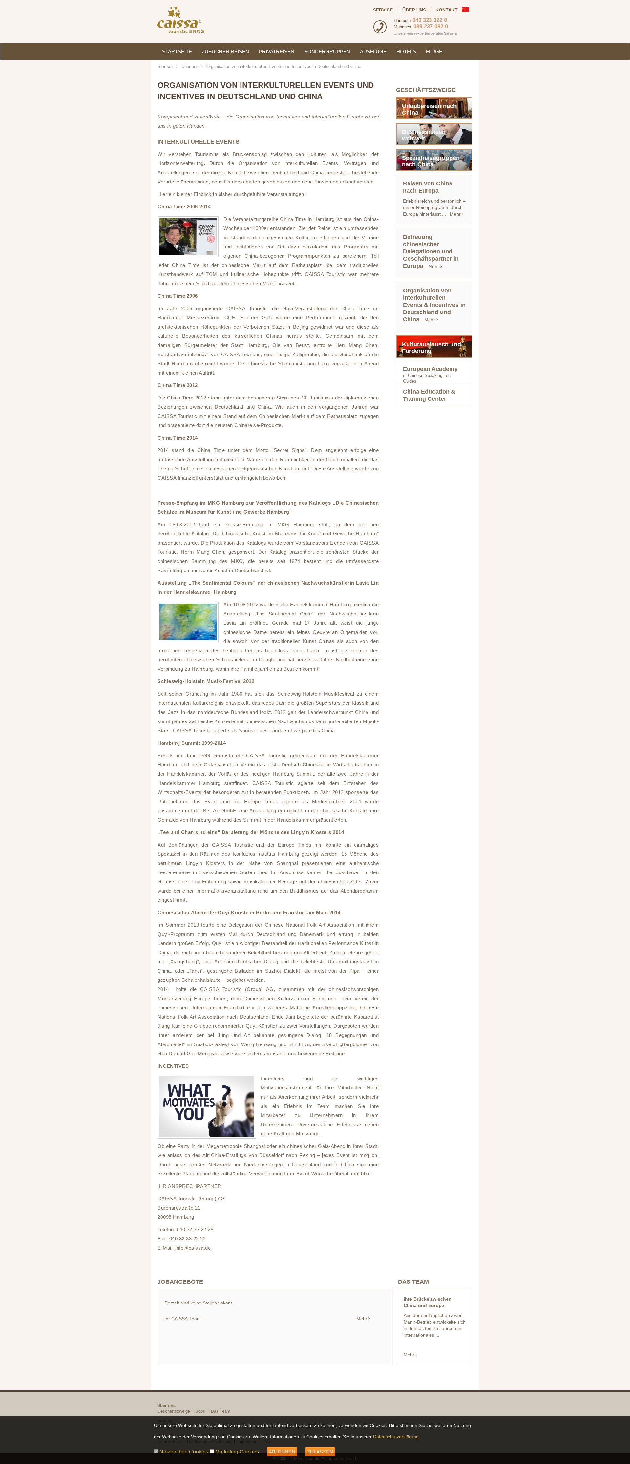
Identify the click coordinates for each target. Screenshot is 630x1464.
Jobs (200, 1411)
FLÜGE (434, 51)
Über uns (190, 66)
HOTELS (406, 51)
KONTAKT (446, 9)
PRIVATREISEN (276, 51)
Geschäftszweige (173, 1411)
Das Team (220, 1411)
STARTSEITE (177, 51)
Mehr (361, 1318)
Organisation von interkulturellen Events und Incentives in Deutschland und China (283, 66)
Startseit (166, 66)
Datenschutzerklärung (396, 1436)
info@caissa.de (193, 1248)
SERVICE (383, 9)
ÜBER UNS (414, 9)
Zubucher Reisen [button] (225, 51)
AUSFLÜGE (373, 51)
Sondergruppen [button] (327, 51)
